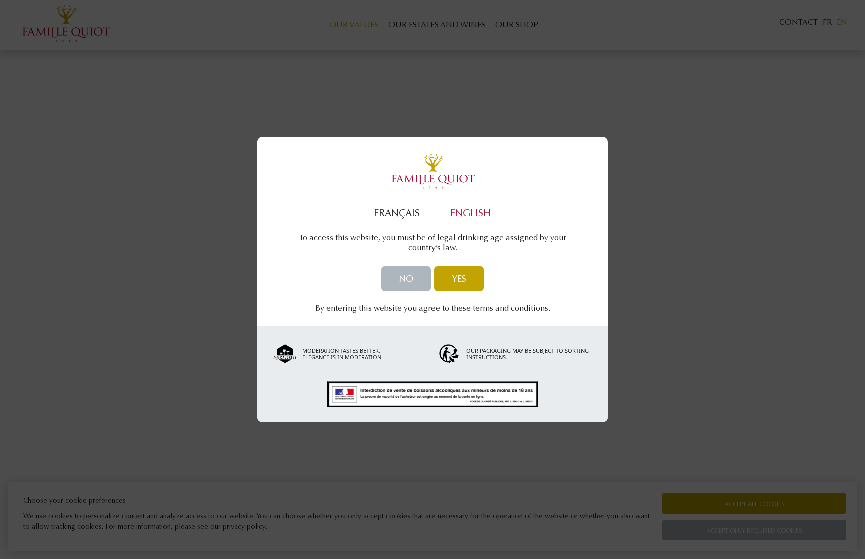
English (470, 214)
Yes (459, 279)
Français (397, 214)
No (406, 279)
